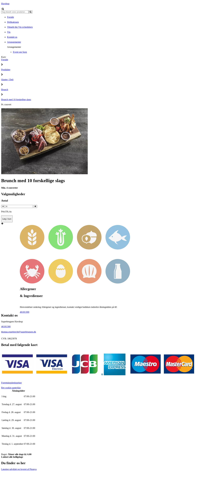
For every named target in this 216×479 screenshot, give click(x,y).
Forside (4, 59)
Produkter (5, 69)
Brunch (4, 89)
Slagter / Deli (7, 79)
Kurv (3, 57)
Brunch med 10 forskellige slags (16, 99)
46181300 (24, 312)
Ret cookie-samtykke (11, 387)
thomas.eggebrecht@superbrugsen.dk (18, 332)
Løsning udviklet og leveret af (19, 469)
